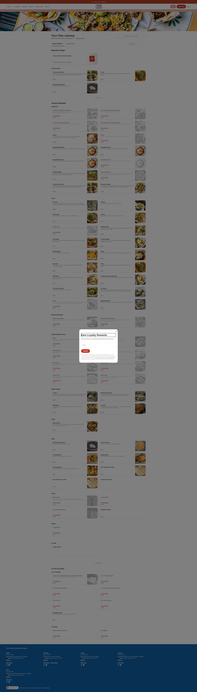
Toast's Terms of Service (100, 357)
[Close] (116, 331)
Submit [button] (85, 351)
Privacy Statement (111, 357)
